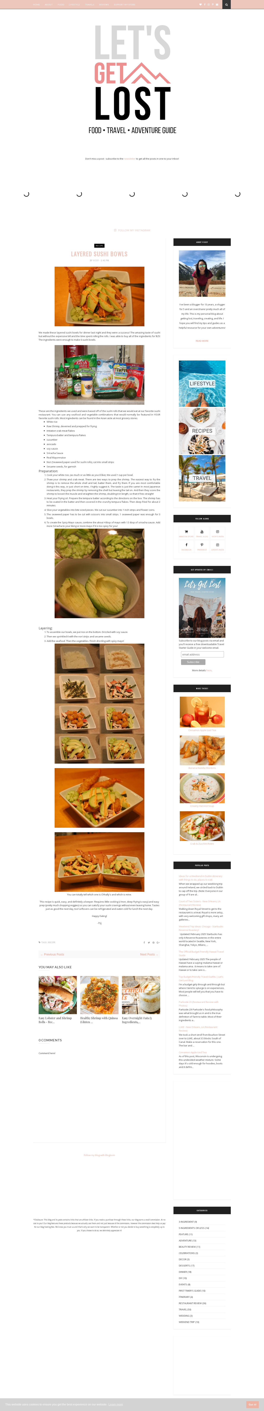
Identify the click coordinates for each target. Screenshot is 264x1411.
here (209, 670)
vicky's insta (218, 536)
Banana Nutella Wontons (202, 768)
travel (183, 1309)
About (49, 4)
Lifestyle (74, 4)
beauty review (187, 1246)
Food (61, 4)
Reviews (104, 4)
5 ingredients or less (192, 1228)
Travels (89, 4)
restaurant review (190, 1303)
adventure (185, 1240)
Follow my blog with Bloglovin (99, 1155)
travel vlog (202, 536)
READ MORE (202, 340)
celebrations (187, 1253)
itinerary (184, 1297)
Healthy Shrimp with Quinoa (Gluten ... (99, 1020)
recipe (99, 245)
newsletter (130, 158)
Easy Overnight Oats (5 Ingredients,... (137, 1020)
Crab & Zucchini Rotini (202, 843)
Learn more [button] (115, 1404)
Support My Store (124, 4)
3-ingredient (186, 1221)
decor (182, 1259)
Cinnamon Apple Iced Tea (193, 1052)
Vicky (96, 260)
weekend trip (187, 1322)
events (183, 1284)
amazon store (186, 536)
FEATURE (183, 1234)
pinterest (202, 550)
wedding (184, 1315)
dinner (183, 1271)
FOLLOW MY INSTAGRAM (134, 230)
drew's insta (217, 550)
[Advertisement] (99, 1189)
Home (36, 4)
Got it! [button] (252, 1404)
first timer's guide (190, 1290)
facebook (186, 550)
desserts (184, 1265)
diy (180, 1278)
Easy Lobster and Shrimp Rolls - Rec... (55, 1020)
